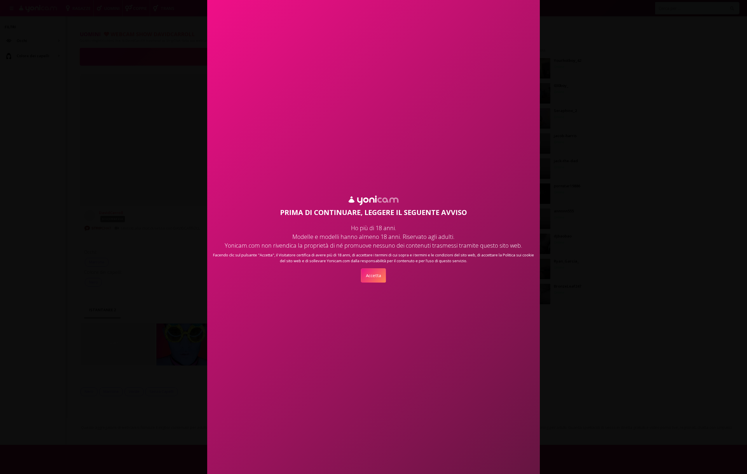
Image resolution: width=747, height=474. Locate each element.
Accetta (373, 275)
